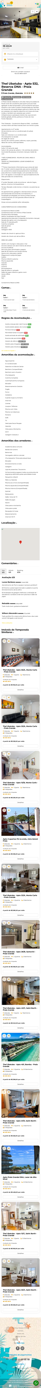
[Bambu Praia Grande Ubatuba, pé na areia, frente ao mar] (20, 1047)
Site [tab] (3, 571)
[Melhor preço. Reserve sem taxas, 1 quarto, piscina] (20, 652)
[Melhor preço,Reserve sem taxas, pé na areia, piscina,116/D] (20, 821)
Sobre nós (20, 1333)
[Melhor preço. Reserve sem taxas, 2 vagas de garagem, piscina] (20, 934)
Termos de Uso (20, 1336)
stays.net (22, 1385)
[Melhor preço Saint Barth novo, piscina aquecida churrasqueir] (20, 1103)
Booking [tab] (20, 571)
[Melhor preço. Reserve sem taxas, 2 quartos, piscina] (20, 878)
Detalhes (20, 690)
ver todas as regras (8, 350)
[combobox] (22, 60)
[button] (1, 35)
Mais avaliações (7, 623)
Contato (20, 1331)
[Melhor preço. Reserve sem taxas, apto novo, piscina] (20, 1272)
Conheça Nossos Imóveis (20, 1328)
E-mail (21, 67)
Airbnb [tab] (11, 571)
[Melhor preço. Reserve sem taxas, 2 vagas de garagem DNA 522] (20, 1160)
